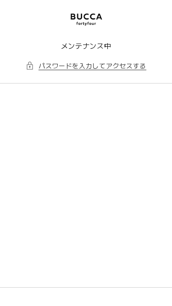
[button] (86, 66)
